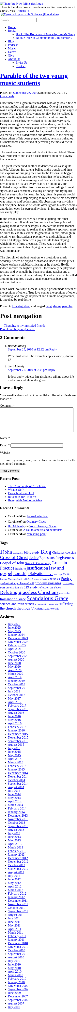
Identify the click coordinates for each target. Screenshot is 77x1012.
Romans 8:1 (23, 10)
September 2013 (18, 826)
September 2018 (18, 688)
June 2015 (14, 751)
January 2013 (16, 854)
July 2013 (14, 833)
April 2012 (15, 886)
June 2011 (14, 922)
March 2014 (15, 805)
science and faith (12, 604)
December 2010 (18, 943)
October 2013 (16, 822)
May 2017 (14, 698)
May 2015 (14, 755)
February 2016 (17, 727)
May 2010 (14, 968)
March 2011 (15, 932)
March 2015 (15, 762)
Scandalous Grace (47, 598)
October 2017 (16, 695)
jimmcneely (7, 96)
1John (6, 552)
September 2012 (18, 868)
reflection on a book (49, 587)
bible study (32, 552)
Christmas (58, 552)
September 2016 (18, 709)
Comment (7, 405)
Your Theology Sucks (42, 526)
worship (54, 608)
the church (8, 608)
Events (12, 52)
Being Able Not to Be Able (25, 500)
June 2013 (14, 836)
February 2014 (17, 808)
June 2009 (14, 992)
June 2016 (14, 716)
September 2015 (18, 741)
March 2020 (15, 673)
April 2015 (15, 758)
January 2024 (16, 634)
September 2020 (18, 656)
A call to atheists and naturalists (42, 530)
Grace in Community (38, 563)
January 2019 (16, 680)
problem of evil (25, 583)
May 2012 (14, 883)
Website (5, 452)
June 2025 (14, 627)
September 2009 (18, 989)
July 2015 (14, 748)
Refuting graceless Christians (29, 592)
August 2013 (16, 829)
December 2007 (18, 996)
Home (12, 27)
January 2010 (16, 982)
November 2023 (18, 641)
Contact (20, 66)
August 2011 (16, 914)
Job (24, 568)
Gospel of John (12, 563)
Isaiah (18, 568)
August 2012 (16, 872)
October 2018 (16, 684)
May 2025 (14, 631)
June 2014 (14, 794)
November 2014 (18, 776)
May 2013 (14, 840)
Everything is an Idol (21, 493)
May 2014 (14, 797)
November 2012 (18, 861)
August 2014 (16, 787)
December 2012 (18, 858)
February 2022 (17, 645)
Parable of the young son (17, 329)
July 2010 (14, 961)
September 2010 (18, 953)
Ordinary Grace (36, 521)
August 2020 (16, 659)
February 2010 (17, 978)
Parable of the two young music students (34, 79)
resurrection (64, 593)
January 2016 (16, 730)
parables (67, 306)
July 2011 (14, 918)
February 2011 (17, 936)
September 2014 (18, 783)
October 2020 (16, 652)
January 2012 (16, 897)
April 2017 (15, 702)
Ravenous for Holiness (22, 496)
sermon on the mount (44, 604)
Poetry (66, 578)
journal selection (37, 516)
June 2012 (14, 879)
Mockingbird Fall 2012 (20, 579)
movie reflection (41, 579)
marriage (58, 574)
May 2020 (14, 666)
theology (24, 608)
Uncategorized (21, 306)
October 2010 (16, 950)
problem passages (48, 583)
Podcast (13, 44)
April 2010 (15, 971)
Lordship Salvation (29, 573)
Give (11, 55)
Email (5, 445)
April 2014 (15, 801)
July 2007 (14, 1007)
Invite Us (21, 62)
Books (12, 30)
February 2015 (17, 766)
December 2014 (18, 773)
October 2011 (16, 907)
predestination (8, 583)
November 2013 (18, 819)
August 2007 (16, 1003)
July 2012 (14, 875)
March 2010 (15, 975)
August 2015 (16, 744)
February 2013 (17, 851)
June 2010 (14, 964)
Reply (53, 349)
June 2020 (14, 663)
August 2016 (16, 712)
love (49, 573)
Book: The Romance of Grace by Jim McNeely (45, 34)
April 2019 (15, 677)
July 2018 (14, 691)
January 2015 (16, 769)
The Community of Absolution (27, 486)
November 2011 (18, 904)
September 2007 (18, 1000)
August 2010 (16, 957)
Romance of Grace (13, 599)
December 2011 (18, 900)
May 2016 (14, 719)
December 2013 (18, 815)
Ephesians (46, 558)
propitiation (12, 587)
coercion (70, 552)
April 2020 (15, 670)
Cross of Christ (14, 557)
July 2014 (14, 790)
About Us (14, 59)
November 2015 (18, 737)
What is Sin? (16, 489)
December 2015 (18, 734)
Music (12, 48)
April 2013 (15, 844)
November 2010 (18, 946)
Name (5, 438)
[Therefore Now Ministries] (21, 3)
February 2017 (17, 705)
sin (56, 604)
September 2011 (18, 911)
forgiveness (64, 557)
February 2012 (17, 893)
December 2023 (18, 638)
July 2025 (14, 624)
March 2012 (15, 890)
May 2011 (14, 925)
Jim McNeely (16, 526)
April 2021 (15, 649)
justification (37, 568)
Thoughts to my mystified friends (22, 325)
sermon (29, 604)
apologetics (18, 553)
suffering (66, 603)
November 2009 (18, 985)
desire (57, 306)
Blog (11, 41)
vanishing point (36, 534)
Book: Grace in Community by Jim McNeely (44, 37)
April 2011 (14, 929)
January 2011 (16, 939)
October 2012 (16, 865)
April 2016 (15, 723)
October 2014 (16, 780)
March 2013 (15, 847)
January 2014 (16, 812)
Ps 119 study (29, 587)
